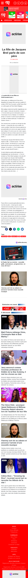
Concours (14, 542)
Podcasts (14, 549)
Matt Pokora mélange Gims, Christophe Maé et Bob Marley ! (13, 334)
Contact (14, 528)
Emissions (17, 20)
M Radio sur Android (14, 558)
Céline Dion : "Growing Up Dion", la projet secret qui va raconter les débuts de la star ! (14, 479)
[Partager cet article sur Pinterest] (14, 230)
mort (9, 236)
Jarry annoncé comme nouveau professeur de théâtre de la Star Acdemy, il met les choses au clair (13, 370)
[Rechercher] (22, 3)
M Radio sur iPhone (14, 556)
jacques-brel (14, 236)
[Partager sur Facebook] (6, 230)
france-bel (23, 236)
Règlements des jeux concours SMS (14, 567)
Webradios (8, 20)
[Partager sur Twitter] (10, 230)
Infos (14, 539)
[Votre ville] (15, 3)
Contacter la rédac (14, 544)
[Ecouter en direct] (18, 3)
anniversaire (4, 236)
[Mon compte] (25, 3)
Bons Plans (14, 537)
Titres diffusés (14, 530)
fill (19, 236)
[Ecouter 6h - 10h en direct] (14, 308)
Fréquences (14, 532)
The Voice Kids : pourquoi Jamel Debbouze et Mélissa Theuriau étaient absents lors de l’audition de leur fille (14, 408)
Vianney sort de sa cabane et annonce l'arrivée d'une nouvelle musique (14, 443)
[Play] (2, 14)
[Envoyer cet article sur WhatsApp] (18, 230)
